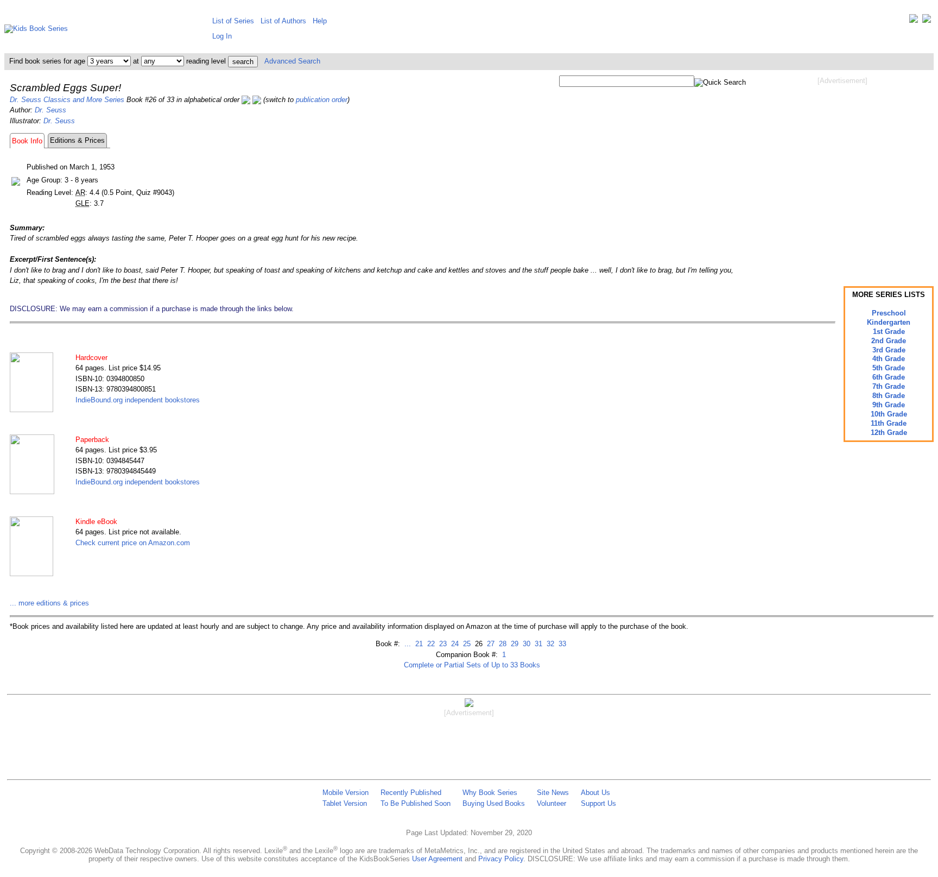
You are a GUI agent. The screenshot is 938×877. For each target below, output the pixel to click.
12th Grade (889, 432)
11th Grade (889, 423)
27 (490, 644)
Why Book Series (489, 792)
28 (501, 644)
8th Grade (888, 396)
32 (549, 644)
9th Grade (888, 405)
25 (466, 644)
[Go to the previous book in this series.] (246, 100)
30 (525, 644)
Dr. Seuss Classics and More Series (67, 100)
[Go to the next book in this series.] (256, 100)
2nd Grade (888, 341)
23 (442, 644)
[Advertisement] (842, 173)
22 (430, 644)
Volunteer (551, 803)
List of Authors (283, 21)
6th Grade (888, 377)
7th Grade (888, 386)
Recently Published (411, 792)
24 (454, 644)
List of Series (233, 21)
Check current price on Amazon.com (132, 543)
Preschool (889, 313)
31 (537, 644)
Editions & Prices (77, 140)
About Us (595, 792)
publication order (321, 100)
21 (418, 644)
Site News (553, 792)
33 (561, 644)
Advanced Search (292, 61)
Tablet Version (344, 803)
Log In (222, 36)
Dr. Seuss (50, 110)
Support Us (598, 803)
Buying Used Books (493, 803)
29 (513, 644)
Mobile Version (345, 792)
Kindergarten (888, 322)
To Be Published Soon (416, 803)
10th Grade (889, 414)
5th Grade (888, 368)
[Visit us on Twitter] (913, 21)
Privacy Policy (500, 859)
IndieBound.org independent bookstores (137, 400)
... (407, 644)
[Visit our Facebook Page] (926, 21)
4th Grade (888, 359)
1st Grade (889, 331)
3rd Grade (888, 350)
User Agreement (437, 859)
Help (320, 21)
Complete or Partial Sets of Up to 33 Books (472, 665)
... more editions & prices (49, 603)
